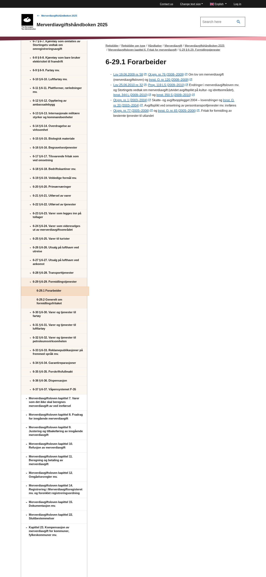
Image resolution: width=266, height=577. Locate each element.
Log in (237, 3)
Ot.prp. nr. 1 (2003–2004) (130, 100)
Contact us (166, 3)
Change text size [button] (190, 3)
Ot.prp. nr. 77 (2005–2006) (131, 110)
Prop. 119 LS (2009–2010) (166, 85)
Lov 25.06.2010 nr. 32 (128, 85)
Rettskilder (112, 45)
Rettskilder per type (133, 45)
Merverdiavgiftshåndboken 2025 (59, 15)
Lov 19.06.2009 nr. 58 (128, 74)
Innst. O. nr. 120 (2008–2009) (169, 79)
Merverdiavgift (173, 45)
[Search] (238, 22)
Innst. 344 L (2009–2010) (130, 95)
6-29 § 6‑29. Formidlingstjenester (199, 49)
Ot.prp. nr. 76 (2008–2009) (166, 74)
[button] (218, 4)
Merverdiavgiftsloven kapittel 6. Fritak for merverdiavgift (142, 49)
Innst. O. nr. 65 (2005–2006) (177, 110)
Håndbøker (155, 45)
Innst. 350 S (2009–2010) (173, 95)
